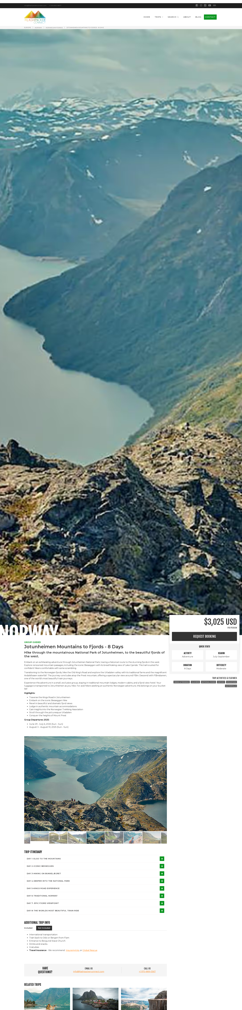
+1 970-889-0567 (147, 971)
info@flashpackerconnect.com (88, 971)
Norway (38, 28)
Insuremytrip (72, 950)
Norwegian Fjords (54, 28)
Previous (28, 783)
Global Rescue (90, 950)
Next (163, 783)
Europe (27, 27)
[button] (159, 17)
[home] (35, 17)
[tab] (28, 928)
